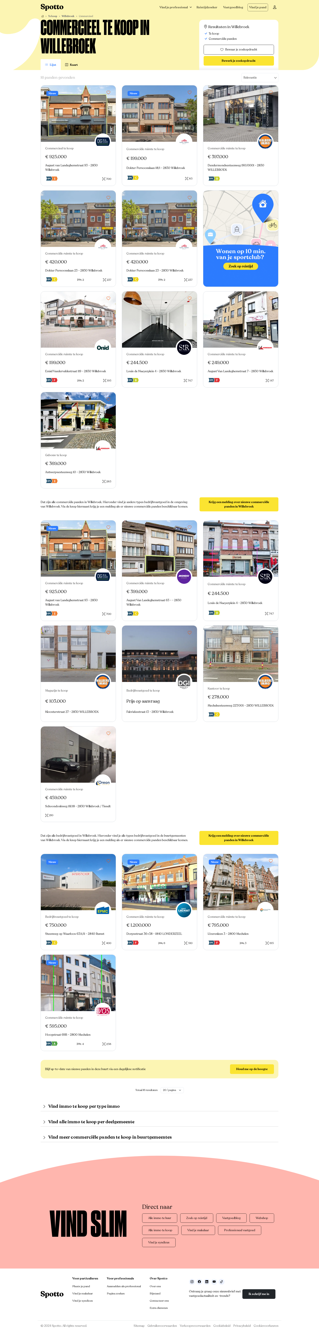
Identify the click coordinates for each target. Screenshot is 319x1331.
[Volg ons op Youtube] (214, 1282)
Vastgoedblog (233, 7)
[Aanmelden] (274, 7)
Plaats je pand (81, 1286)
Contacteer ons (159, 1301)
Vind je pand (257, 7)
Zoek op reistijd (196, 1218)
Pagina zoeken (116, 1293)
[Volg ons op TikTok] (221, 1282)
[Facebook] (199, 1282)
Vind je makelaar (198, 1230)
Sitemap (139, 1326)
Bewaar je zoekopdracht (241, 49)
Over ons (155, 1286)
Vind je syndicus (158, 1242)
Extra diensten (159, 1308)
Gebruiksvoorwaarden (162, 1326)
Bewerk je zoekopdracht (239, 61)
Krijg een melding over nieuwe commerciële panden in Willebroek (239, 504)
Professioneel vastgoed (239, 1230)
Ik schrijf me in (259, 1294)
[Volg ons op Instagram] (192, 1282)
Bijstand (155, 1293)
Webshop (262, 1218)
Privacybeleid (242, 1326)
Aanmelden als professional (124, 1286)
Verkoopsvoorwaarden (195, 1326)
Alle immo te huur (159, 1218)
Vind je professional (174, 7)
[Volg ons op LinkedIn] (207, 1282)
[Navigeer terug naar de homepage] (52, 7)
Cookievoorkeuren (266, 1326)
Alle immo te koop (160, 1230)
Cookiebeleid (221, 1326)
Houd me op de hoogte (252, 1069)
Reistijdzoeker (207, 7)
